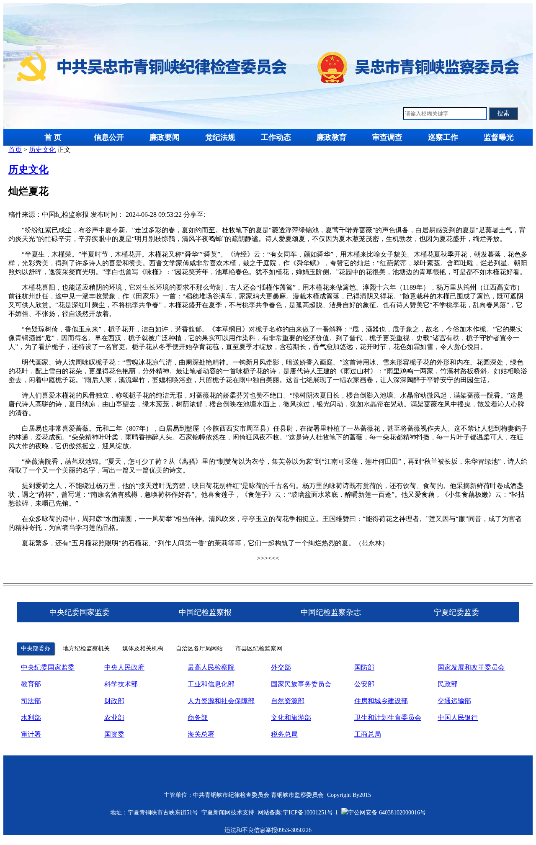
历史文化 (42, 149)
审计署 (31, 734)
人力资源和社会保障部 (221, 700)
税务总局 (284, 734)
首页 (15, 149)
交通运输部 (454, 700)
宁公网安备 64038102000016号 (387, 812)
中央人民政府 (124, 667)
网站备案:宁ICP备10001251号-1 (298, 812)
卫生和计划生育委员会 (387, 717)
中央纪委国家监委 (48, 667)
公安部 (364, 684)
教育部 (31, 684)
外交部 (281, 667)
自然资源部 (287, 700)
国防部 (364, 667)
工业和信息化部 (211, 684)
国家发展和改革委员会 (471, 667)
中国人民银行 (458, 717)
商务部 (198, 717)
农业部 (114, 717)
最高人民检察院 (211, 667)
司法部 (31, 700)
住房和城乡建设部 (381, 700)
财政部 (114, 700)
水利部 (31, 717)
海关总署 (201, 734)
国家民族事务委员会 (301, 684)
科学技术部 (121, 684)
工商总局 (367, 734)
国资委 (114, 734)
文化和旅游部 (291, 717)
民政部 (448, 684)
